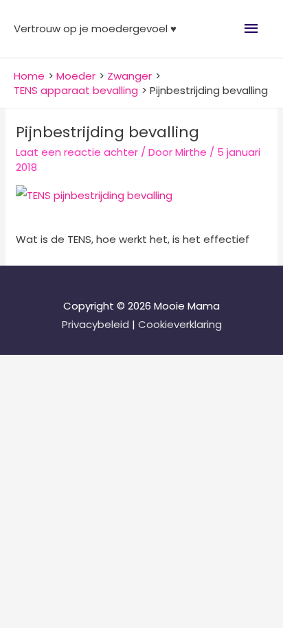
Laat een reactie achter (77, 152)
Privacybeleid (97, 324)
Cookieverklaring (180, 324)
